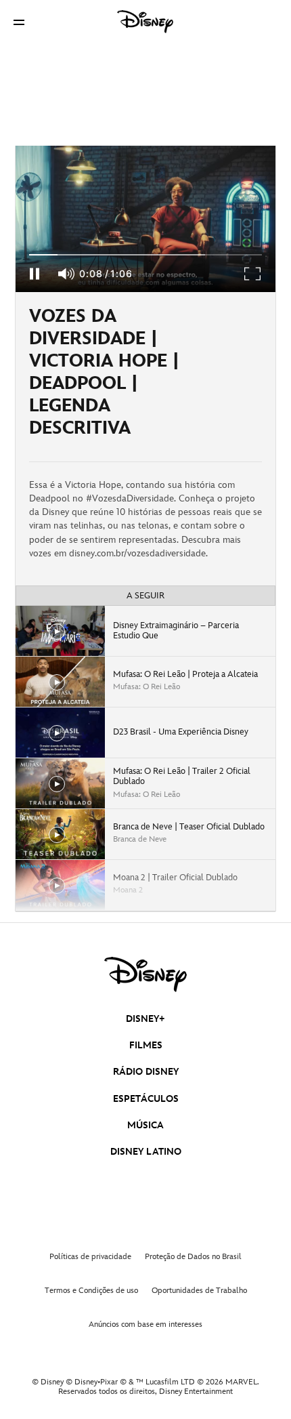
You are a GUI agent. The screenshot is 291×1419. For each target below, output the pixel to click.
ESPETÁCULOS (146, 1099)
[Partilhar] (235, 377)
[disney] (145, 974)
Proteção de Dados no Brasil (193, 1257)
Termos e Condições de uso (91, 1291)
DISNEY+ (145, 1019)
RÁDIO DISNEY (146, 1071)
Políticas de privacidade (90, 1257)
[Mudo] (67, 273)
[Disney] (145, 21)
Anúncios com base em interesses (145, 1324)
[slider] (145, 255)
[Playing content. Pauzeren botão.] (34, 273)
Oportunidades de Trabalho (199, 1291)
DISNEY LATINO (145, 1151)
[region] (145, 219)
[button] (19, 22)
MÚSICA (145, 1125)
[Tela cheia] (253, 273)
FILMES (145, 1045)
